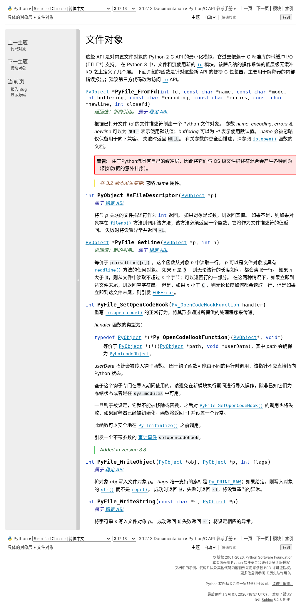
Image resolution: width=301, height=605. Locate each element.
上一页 (246, 8)
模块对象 (18, 68)
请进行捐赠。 (282, 583)
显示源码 (18, 94)
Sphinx (267, 599)
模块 (277, 8)
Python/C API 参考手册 (210, 8)
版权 (220, 557)
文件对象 (45, 17)
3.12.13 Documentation (161, 8)
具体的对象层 (20, 17)
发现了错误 (281, 594)
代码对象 (18, 48)
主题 (196, 17)
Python (21, 8)
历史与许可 (278, 573)
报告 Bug (19, 89)
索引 (289, 8)
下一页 (262, 8)
